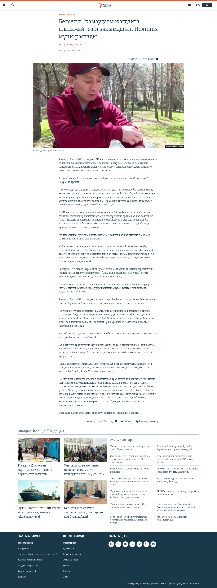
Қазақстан (68, 548)
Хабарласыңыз (25, 543)
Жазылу (22, 577)
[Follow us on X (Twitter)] (118, 544)
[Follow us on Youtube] (125, 544)
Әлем (65, 577)
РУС (198, 5)
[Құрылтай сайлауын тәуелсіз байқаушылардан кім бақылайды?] (85, 492)
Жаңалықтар (70, 543)
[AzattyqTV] (189, 5)
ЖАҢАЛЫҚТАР (67, 14)
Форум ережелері (27, 571)
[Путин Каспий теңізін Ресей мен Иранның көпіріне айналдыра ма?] (39, 492)
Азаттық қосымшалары (30, 560)
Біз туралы (23, 548)
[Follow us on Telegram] (139, 544)
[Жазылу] (153, 544)
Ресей (66, 565)
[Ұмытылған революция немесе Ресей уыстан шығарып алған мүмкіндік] (85, 450)
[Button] (132, 59)
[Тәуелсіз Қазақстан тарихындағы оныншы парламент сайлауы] (39, 450)
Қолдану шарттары (28, 565)
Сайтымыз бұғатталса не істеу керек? (37, 554)
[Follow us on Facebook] (111, 544)
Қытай (66, 571)
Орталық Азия (70, 560)
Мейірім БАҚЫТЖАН (70, 45)
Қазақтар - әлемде (72, 554)
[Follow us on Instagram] (132, 544)
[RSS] (146, 544)
